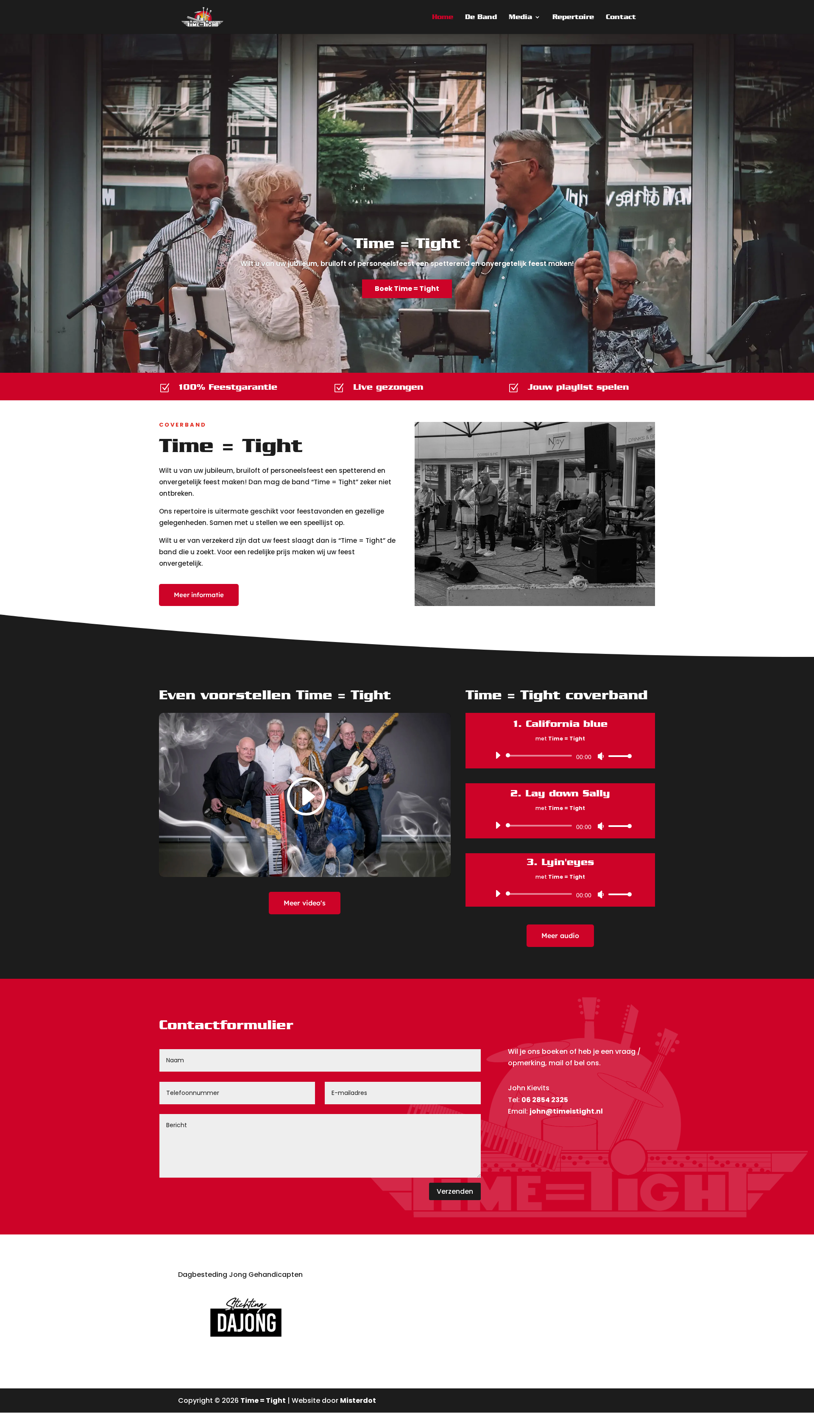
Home (442, 17)
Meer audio (560, 935)
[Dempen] (601, 756)
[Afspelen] (498, 755)
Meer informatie (199, 595)
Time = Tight (407, 243)
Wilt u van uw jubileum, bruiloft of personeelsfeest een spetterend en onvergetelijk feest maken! (407, 263)
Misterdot (358, 1400)
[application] (560, 755)
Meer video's (305, 903)
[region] (407, 203)
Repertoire (573, 17)
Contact (621, 17)
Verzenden (455, 1191)
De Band (481, 17)
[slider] (618, 756)
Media (520, 17)
